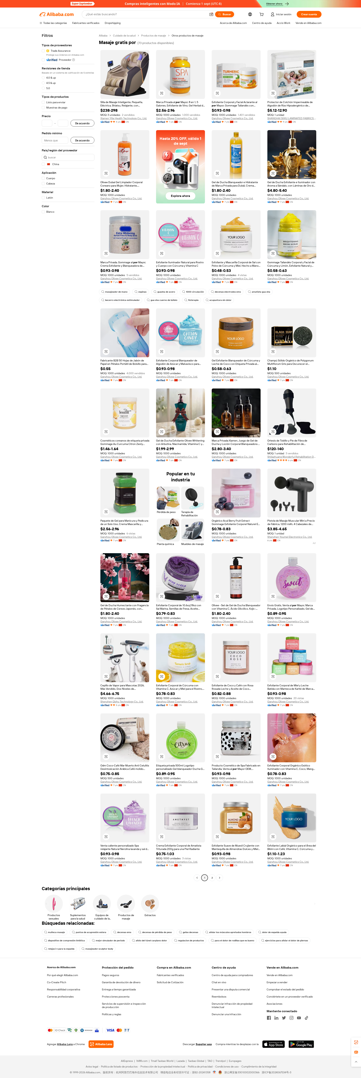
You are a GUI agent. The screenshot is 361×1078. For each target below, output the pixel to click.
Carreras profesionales (60, 996)
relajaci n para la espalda (61, 949)
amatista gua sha (261, 292)
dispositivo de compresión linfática (66, 940)
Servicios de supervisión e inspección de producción (124, 1005)
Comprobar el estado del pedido (285, 989)
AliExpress (127, 1060)
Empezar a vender (277, 982)
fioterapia (193, 300)
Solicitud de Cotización (170, 982)
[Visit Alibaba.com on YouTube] (299, 1018)
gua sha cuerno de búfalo (164, 300)
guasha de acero (166, 292)
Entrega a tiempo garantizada (119, 989)
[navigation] (68, 457)
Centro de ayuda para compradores (232, 975)
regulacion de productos (191, 940)
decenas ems (124, 932)
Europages (235, 1060)
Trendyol (220, 1060)
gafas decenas (190, 932)
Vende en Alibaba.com (280, 975)
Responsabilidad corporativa (63, 989)
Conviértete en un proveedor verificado (290, 996)
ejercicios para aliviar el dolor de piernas (286, 940)
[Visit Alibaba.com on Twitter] (284, 1018)
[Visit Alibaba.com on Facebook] (269, 1018)
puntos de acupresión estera (91, 932)
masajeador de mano (116, 292)
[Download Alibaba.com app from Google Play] (301, 1044)
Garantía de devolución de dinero (121, 982)
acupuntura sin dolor (220, 300)
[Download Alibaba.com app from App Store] (273, 1044)
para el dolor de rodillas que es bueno (234, 940)
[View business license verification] (214, 1072)
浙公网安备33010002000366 (241, 1072)
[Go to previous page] (197, 877)
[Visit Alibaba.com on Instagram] (291, 1018)
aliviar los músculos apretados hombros (230, 932)
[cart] (262, 14)
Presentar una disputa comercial (231, 989)
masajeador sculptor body (99, 949)
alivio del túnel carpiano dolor (151, 940)
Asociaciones (274, 1003)
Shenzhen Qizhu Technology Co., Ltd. (121, 701)
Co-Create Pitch (56, 982)
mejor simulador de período (110, 940)
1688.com (142, 1060)
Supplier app (204, 1044)
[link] (356, 1042)
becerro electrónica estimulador (122, 300)
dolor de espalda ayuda (274, 932)
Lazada (181, 1060)
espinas (142, 292)
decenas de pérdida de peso (157, 932)
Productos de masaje (153, 35)
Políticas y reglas (111, 1014)
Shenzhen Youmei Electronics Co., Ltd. (289, 536)
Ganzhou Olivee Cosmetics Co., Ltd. (177, 118)
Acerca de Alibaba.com (61, 967)
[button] (211, 14)
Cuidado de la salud (124, 35)
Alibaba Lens (65, 1044)
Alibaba (103, 35)
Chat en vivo (219, 982)
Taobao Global (196, 1060)
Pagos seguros (110, 975)
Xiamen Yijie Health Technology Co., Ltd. (123, 118)
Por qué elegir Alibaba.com (62, 975)
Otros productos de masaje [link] (187, 35)
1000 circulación (195, 292)
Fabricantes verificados (170, 975)
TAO (209, 1060)
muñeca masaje (56, 932)
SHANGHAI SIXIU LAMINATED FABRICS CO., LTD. (291, 118)
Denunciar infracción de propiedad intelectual (232, 1005)
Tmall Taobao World (162, 1060)
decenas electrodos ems (228, 292)
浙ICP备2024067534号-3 (276, 1072)
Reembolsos (219, 996)
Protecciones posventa (115, 996)
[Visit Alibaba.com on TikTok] (306, 1018)
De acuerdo (82, 123)
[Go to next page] (219, 877)
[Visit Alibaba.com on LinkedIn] (276, 1018)
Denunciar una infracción (226, 1014)
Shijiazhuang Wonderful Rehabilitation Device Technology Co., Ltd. (291, 456)
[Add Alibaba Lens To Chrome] (101, 1044)
